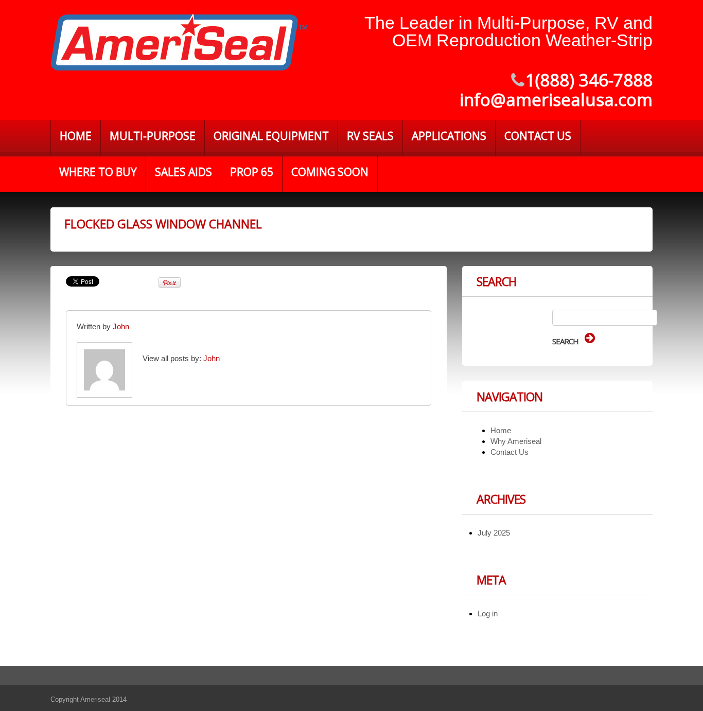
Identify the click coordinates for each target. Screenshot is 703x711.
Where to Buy (98, 172)
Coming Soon (329, 172)
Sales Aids (183, 172)
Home (76, 136)
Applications (449, 136)
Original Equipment (271, 136)
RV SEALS (370, 136)
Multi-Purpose (153, 136)
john (121, 326)
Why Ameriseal (515, 441)
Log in (488, 613)
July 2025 (494, 532)
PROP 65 (251, 172)
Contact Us (537, 136)
